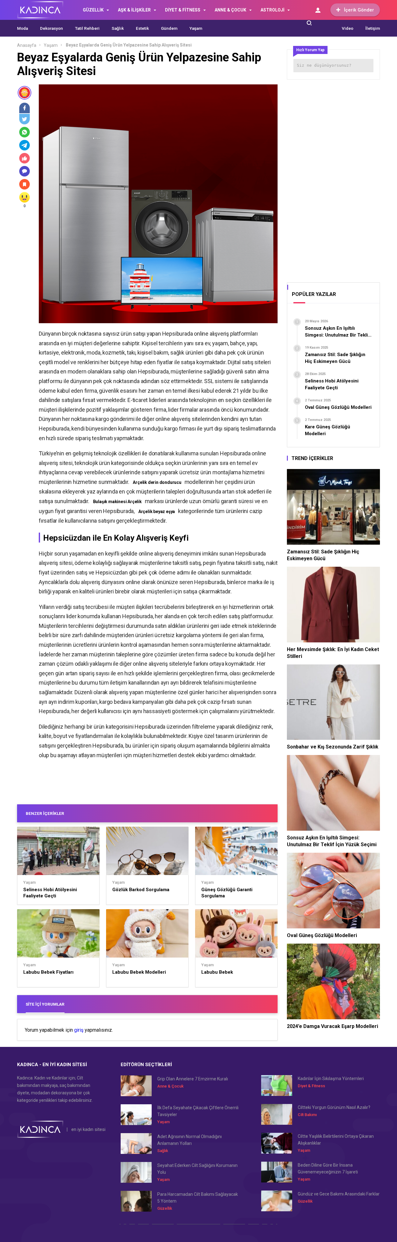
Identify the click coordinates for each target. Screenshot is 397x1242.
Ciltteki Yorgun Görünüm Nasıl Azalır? (334, 1107)
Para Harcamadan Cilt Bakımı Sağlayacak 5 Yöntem (197, 1198)
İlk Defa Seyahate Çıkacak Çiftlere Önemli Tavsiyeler (198, 1111)
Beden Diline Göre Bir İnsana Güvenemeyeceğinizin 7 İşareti (328, 1168)
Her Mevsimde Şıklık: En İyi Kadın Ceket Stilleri (333, 652)
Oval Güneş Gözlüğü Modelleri (322, 935)
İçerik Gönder (359, 10)
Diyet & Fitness (311, 1086)
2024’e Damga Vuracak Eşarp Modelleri (332, 1026)
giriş (78, 1030)
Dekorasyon (51, 28)
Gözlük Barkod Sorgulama (140, 889)
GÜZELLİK (93, 9)
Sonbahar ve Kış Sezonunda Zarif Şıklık (332, 747)
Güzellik (164, 1208)
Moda (22, 28)
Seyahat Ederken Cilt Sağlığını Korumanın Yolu (197, 1169)
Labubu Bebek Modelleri (139, 972)
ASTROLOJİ (272, 9)
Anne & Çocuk (170, 1086)
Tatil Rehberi (87, 28)
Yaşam (196, 28)
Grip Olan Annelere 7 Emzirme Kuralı (192, 1078)
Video (347, 28)
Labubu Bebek (217, 972)
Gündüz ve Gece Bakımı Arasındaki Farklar (339, 1193)
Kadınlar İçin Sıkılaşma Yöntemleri (331, 1078)
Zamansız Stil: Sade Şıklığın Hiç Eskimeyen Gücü (323, 555)
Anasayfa (26, 45)
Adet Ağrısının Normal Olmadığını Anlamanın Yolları (189, 1140)
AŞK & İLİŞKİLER (134, 9)
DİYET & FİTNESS (182, 9)
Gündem (169, 28)
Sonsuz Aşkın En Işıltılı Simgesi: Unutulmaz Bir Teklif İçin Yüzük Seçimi (332, 841)
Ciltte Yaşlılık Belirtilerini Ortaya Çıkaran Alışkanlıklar (336, 1140)
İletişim (372, 28)
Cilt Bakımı (307, 1115)
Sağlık (118, 28)
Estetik (142, 28)
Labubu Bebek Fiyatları (48, 972)
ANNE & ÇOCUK (230, 9)
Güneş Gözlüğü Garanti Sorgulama (226, 893)
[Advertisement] (333, 179)
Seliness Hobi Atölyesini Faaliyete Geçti (50, 893)
